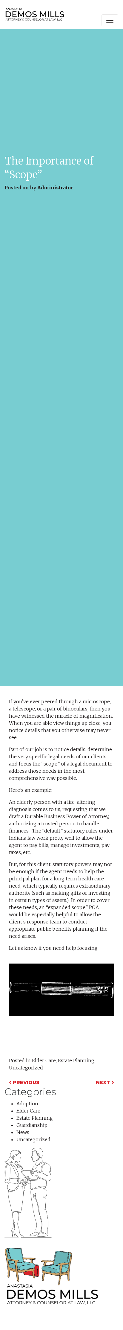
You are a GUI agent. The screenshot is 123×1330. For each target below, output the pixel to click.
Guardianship (31, 1125)
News (22, 1132)
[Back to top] (106, 1313)
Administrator (55, 188)
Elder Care (44, 1060)
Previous (25, 1082)
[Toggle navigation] (110, 20)
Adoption (27, 1104)
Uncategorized (26, 1068)
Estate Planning (76, 1060)
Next (104, 1082)
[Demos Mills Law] (34, 14)
